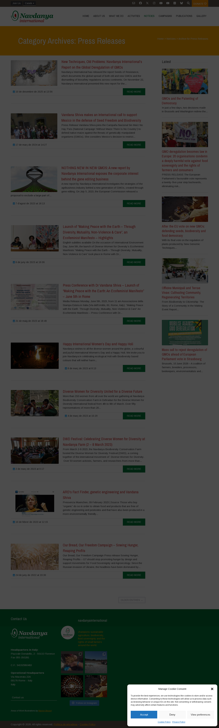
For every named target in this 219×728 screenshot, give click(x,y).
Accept (144, 714)
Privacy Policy (178, 722)
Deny (172, 714)
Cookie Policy (164, 722)
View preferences (200, 714)
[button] (212, 689)
